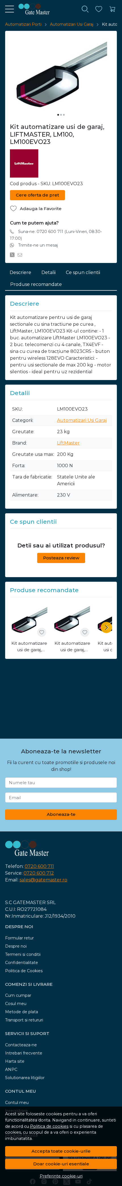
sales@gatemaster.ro (43, 880)
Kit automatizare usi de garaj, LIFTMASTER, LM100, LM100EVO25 (72, 647)
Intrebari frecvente (23, 1053)
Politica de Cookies (24, 970)
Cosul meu (15, 1003)
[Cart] (112, 9)
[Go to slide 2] (61, 115)
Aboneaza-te (61, 814)
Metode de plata (21, 1011)
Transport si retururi (24, 1020)
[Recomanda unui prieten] (21, 254)
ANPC (11, 1069)
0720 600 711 (39, 866)
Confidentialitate (21, 962)
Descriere (20, 272)
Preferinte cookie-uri (61, 1176)
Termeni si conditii (23, 954)
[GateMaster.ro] (32, 9)
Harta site (14, 1061)
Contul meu (17, 1102)
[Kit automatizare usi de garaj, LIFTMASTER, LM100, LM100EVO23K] (29, 620)
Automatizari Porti (23, 24)
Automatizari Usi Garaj (71, 24)
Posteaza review (61, 557)
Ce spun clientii (83, 272)
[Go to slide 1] (58, 115)
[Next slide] (106, 627)
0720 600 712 (39, 873)
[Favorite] (98, 9)
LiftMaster (68, 443)
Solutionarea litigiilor (25, 1077)
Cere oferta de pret (37, 195)
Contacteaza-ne (21, 1044)
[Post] (14, 254)
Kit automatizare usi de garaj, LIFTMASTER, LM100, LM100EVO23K (29, 647)
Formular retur (19, 938)
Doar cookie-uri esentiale (61, 1163)
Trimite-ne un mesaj (38, 245)
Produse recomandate (36, 284)
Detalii (48, 272)
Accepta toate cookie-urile (61, 1151)
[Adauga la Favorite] (41, 632)
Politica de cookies (49, 1126)
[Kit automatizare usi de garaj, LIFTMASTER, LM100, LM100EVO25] (72, 620)
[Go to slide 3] (64, 115)
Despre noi (16, 946)
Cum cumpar (18, 995)
